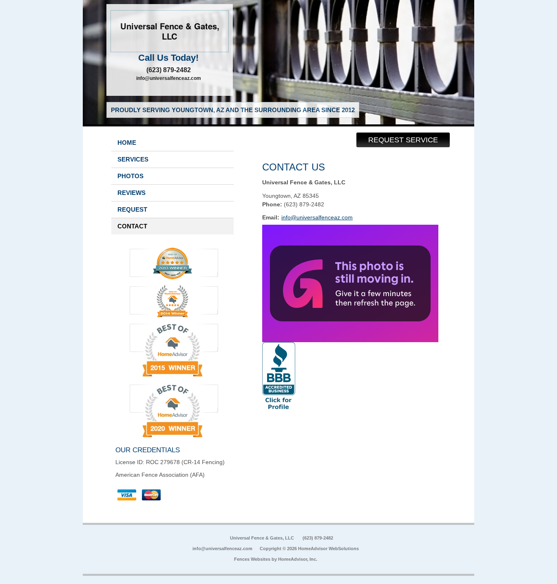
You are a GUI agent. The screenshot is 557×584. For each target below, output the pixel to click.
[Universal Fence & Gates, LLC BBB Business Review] (278, 407)
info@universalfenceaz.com (168, 78)
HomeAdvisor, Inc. (297, 559)
